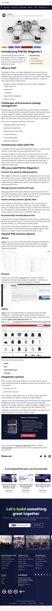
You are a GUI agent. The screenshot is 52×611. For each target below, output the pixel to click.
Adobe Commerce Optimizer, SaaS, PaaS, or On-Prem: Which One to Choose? (9, 486)
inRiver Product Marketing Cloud (18, 319)
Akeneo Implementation (37, 63)
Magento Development (23, 557)
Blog (2, 580)
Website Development (6, 557)
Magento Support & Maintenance (25, 559)
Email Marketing (39, 563)
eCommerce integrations (7, 561)
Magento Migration (22, 563)
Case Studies (23, 7)
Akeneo (3, 242)
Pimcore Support (5, 565)
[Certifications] (9, 592)
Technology (42, 7)
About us (3, 576)
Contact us (21, 584)
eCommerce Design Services (7, 559)
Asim (5, 366)
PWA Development (5, 563)
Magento (30, 7)
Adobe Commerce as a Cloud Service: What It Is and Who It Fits (42, 486)
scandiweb (10, 14)
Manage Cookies (33, 603)
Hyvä (35, 7)
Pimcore (22, 278)
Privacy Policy (23, 603)
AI (47, 7)
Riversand (7, 373)
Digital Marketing (39, 559)
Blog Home (7, 7)
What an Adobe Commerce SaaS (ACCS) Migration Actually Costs (26, 486)
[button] (18, 7)
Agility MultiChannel (10, 370)
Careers (3, 583)
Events (3, 578)
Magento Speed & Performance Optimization (25, 566)
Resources (14, 7)
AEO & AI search (39, 565)
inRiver (3, 313)
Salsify (6, 363)
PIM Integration (35, 58)
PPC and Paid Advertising (41, 561)
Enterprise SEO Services (41, 557)
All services (37, 525)
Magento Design (22, 561)
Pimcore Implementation (37, 61)
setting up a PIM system (23, 445)
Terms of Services (13, 603)
